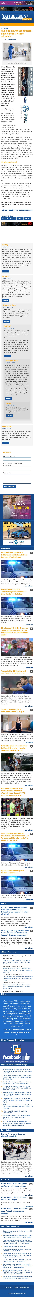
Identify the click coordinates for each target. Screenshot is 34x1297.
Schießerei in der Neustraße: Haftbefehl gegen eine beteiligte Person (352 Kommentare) (17, 1277)
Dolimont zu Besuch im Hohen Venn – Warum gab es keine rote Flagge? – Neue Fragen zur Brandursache (16, 962)
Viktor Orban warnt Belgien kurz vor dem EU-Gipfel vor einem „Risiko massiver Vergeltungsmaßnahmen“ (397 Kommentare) (18, 1265)
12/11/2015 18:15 (9, 328)
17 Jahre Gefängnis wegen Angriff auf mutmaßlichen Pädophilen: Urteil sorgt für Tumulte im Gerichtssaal (17, 1071)
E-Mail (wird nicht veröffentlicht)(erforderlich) (13, 464)
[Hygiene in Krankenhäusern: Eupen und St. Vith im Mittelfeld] (17, 52)
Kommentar (6, 473)
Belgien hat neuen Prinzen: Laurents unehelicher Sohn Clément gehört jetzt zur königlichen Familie (18, 1100)
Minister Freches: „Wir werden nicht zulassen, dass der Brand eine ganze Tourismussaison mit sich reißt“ (17, 970)
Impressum (8, 1287)
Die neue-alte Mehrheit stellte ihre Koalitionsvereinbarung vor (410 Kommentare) (17, 1260)
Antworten (5, 271)
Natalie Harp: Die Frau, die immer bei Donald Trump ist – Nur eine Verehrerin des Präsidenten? (17, 1117)
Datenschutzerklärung (22, 1287)
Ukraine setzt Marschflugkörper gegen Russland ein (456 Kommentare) (17, 1250)
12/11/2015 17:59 (8, 307)
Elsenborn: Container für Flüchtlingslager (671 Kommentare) (17, 1232)
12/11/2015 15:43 (7, 247)
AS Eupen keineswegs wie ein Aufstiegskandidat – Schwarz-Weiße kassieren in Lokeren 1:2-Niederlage (18, 1106)
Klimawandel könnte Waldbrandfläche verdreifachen (15, 1112)
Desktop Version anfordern (17, 1293)
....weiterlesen (28, 586)
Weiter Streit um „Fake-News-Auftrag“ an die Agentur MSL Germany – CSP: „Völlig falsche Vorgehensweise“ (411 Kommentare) (17, 1255)
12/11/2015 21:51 (10, 405)
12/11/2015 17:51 (7, 278)
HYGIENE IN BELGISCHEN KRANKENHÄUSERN (16, 210)
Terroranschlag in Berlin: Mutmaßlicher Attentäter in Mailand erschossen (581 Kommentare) (18, 1236)
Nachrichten (5, 28)
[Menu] (2, 24)
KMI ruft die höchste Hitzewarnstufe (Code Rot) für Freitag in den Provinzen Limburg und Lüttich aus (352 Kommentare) (17, 1272)
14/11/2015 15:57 (7, 428)
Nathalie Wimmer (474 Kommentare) (14, 1246)
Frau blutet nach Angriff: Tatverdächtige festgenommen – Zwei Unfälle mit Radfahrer (17, 1082)
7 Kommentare (12, 39)
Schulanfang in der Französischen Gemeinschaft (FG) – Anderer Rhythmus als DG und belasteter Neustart (18, 978)
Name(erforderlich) (9, 456)
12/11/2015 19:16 (10, 363)
